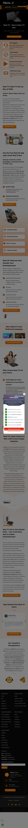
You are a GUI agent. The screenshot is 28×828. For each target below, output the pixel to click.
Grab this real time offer (14, 429)
